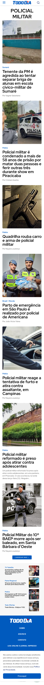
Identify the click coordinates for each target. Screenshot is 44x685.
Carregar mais (21, 557)
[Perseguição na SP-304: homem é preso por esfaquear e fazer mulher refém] (34, 594)
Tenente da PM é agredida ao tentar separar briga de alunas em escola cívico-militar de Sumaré (19, 81)
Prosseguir (22, 676)
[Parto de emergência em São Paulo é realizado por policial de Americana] (22, 275)
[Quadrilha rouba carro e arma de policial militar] (22, 206)
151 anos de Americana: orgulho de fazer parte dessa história (15, 583)
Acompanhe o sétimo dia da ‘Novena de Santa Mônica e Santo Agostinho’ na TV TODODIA (14, 572)
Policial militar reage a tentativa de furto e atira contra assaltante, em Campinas (21, 385)
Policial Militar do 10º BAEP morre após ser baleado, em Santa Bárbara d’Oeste (21, 540)
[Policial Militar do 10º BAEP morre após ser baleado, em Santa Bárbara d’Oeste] (22, 505)
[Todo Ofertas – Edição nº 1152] (34, 606)
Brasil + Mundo (8, 301)
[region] (22, 668)
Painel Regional (10, 581)
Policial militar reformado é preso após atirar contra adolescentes (19, 460)
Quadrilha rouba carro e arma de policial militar (22, 240)
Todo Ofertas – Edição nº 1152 (15, 607)
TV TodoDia (9, 567)
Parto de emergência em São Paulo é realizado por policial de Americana (21, 311)
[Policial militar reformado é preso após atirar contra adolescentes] (22, 424)
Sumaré (5, 67)
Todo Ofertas (10, 605)
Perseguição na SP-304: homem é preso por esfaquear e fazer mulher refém (16, 595)
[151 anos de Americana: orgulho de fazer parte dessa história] (34, 582)
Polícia (5, 148)
